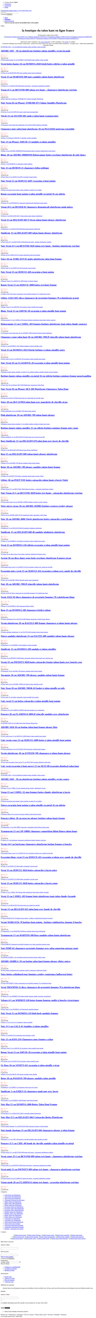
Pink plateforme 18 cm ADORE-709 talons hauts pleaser (28, 415)
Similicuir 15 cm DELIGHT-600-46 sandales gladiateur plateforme (33, 532)
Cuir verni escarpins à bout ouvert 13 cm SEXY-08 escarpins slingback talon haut (40, 766)
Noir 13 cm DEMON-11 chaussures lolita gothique (25, 168)
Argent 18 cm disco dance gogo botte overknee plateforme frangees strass (36, 558)
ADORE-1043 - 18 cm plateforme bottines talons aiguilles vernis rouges (35, 779)
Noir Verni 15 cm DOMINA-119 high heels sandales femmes (29, 1013)
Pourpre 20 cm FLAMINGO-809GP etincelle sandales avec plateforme (35, 714)
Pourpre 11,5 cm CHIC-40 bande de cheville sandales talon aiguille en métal (37, 1143)
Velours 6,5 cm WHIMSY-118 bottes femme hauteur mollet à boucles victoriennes (40, 1000)
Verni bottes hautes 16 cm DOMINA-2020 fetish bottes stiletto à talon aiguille (38, 64)
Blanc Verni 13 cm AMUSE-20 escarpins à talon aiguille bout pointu (33, 311)
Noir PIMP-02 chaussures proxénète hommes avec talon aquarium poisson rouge (39, 948)
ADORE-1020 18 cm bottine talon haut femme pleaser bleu (29, 727)
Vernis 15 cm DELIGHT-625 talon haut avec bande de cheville (31, 909)
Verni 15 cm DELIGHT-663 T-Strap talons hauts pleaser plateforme (33, 220)
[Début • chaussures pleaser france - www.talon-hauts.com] (16, 10)
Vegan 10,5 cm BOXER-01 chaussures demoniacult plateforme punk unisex (37, 207)
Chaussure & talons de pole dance (14, 1200)
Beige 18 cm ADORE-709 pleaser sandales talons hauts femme (30, 467)
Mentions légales (9, 1270)
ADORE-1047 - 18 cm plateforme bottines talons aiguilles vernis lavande (35, 51)
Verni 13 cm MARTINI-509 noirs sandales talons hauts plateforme (32, 77)
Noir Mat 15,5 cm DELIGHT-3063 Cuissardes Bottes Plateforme (32, 1117)
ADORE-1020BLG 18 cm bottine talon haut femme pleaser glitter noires (35, 961)
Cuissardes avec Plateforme (12, 1220)
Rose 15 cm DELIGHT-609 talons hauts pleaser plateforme (29, 454)
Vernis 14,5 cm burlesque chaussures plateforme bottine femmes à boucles (36, 844)
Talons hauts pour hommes (12, 1223)
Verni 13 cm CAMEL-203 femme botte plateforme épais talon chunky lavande (38, 896)
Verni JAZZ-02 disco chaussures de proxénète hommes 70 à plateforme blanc (38, 597)
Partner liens (8, 1277)
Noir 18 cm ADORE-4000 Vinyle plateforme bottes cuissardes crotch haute (36, 519)
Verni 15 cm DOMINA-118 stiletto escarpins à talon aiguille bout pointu (35, 545)
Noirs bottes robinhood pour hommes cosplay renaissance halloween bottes (36, 974)
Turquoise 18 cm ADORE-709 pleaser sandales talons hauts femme (33, 675)
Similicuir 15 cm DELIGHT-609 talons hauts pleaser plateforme (31, 233)
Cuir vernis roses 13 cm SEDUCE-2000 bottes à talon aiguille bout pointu (36, 740)
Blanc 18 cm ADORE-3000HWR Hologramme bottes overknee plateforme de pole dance (43, 155)
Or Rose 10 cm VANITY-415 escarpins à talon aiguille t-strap (30, 1065)
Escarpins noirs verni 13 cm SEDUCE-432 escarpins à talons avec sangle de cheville (41, 571)
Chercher (9, 14)
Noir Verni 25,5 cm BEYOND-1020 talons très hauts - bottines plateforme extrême (40, 246)
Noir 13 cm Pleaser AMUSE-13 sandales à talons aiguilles (28, 142)
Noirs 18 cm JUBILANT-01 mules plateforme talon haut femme (31, 259)
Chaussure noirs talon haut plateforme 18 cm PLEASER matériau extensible (37, 129)
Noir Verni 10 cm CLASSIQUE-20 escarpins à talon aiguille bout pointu (35, 363)
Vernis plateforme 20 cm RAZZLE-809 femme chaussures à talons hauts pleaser (39, 623)
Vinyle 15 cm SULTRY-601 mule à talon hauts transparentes (29, 116)
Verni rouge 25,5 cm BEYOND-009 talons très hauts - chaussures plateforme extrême (41, 1156)
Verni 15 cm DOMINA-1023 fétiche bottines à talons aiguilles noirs (33, 350)
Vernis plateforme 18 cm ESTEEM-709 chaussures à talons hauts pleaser (36, 753)
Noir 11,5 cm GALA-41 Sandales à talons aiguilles (25, 1026)
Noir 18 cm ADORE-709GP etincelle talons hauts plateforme (30, 584)
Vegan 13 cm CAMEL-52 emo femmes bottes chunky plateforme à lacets (35, 792)
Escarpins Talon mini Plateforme (14, 1208)
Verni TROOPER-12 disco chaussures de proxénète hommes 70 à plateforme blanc (40, 987)
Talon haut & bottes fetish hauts (13, 1222)
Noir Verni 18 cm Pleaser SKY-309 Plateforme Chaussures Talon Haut (34, 389)
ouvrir (66, 42)
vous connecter (45, 42)
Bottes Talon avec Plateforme (13, 1217)
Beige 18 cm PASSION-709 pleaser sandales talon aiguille (28, 1078)
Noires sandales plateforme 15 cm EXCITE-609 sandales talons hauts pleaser (37, 636)
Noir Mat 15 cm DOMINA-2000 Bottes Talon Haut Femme (29, 1104)
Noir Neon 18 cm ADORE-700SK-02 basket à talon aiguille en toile (33, 688)
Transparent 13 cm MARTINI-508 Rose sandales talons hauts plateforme (36, 935)
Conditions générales (10, 1268)
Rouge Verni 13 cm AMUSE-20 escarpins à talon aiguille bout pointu (34, 1052)
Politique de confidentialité (12, 1267)
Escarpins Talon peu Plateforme (13, 1207)
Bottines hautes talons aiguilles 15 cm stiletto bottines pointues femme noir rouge (39, 428)
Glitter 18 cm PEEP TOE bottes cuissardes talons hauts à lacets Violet (34, 480)
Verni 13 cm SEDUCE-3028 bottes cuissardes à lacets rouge (29, 883)
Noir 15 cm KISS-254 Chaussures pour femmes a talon (27, 1039)
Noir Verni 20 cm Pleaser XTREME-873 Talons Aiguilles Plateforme (34, 103)
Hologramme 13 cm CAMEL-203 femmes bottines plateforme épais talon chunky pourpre (44, 324)
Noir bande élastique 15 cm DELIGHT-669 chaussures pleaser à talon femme (38, 1130)
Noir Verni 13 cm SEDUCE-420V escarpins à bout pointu (28, 181)
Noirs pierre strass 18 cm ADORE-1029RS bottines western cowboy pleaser (37, 506)
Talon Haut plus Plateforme (12, 1198)
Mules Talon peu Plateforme (12, 1202)
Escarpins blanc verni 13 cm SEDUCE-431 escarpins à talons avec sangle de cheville (41, 857)
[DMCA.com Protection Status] (5, 1308)
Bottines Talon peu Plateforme (13, 1212)
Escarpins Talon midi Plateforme (14, 1210)
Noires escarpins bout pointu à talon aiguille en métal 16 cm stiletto (33, 805)
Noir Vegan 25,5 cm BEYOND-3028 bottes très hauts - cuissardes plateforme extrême (41, 493)
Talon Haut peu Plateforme (12, 1195)
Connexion (11, 1258)
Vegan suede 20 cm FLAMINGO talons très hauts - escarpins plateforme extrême (40, 1182)
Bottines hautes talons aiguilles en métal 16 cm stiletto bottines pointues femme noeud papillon (46, 376)
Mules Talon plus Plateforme (12, 1205)
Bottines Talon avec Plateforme (13, 1213)
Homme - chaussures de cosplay (14, 1229)
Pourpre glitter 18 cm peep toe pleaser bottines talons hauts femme (33, 818)
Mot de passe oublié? (7, 1256)
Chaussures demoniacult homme (14, 1227)
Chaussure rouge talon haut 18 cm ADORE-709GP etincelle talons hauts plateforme (41, 337)
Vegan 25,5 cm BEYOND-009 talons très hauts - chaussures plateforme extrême (39, 90)
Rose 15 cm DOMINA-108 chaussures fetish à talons (26, 610)
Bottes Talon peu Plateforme (12, 1215)
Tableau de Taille (9, 1278)
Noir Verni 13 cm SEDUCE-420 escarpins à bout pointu (27, 272)
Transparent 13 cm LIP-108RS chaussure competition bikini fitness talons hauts (39, 831)
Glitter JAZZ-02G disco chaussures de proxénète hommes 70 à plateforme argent (40, 298)
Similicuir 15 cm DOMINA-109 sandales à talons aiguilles (28, 649)
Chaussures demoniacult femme (13, 1225)
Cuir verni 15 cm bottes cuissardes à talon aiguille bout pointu (30, 701)
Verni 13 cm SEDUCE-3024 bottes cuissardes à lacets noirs (29, 870)
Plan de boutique (9, 1280)
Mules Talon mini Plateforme (13, 1203)
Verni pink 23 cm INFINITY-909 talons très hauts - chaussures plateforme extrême (40, 1169)
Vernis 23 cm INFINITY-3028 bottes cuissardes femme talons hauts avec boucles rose (41, 662)
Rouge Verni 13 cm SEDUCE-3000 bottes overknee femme (29, 285)
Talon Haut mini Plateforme (12, 1197)
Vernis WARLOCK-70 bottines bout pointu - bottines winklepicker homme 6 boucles (41, 922)
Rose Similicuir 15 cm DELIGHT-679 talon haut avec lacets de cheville (35, 441)
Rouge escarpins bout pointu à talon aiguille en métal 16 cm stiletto (33, 194)
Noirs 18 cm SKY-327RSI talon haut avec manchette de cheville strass (34, 402)
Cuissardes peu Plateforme (12, 1218)
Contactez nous (9, 1282)
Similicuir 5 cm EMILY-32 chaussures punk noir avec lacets (29, 1091)
